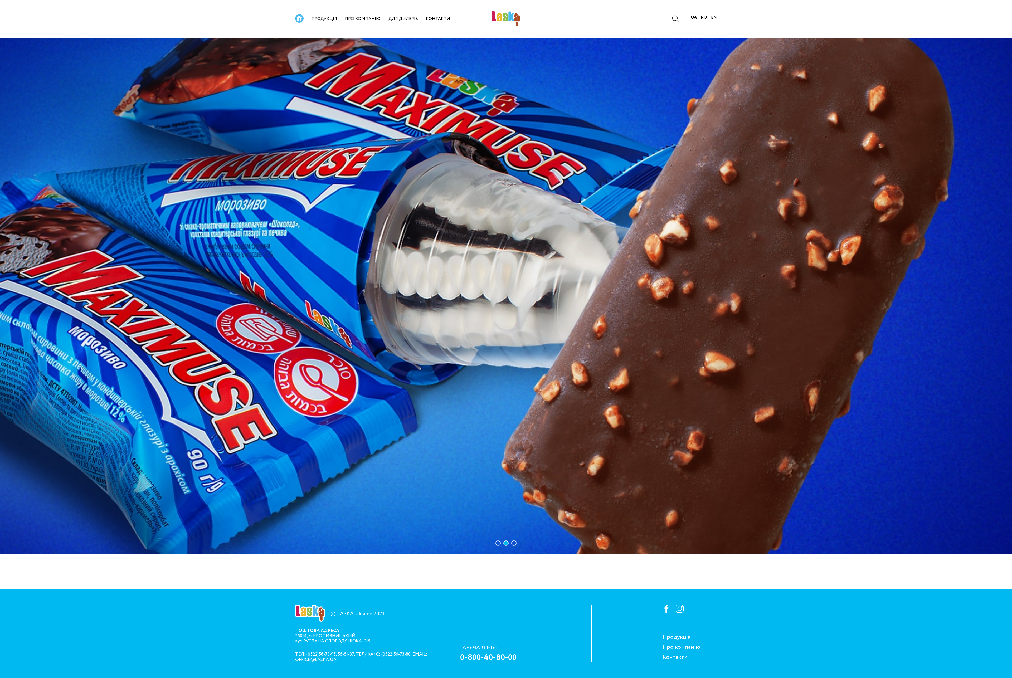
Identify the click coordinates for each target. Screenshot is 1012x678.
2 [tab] (506, 543)
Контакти (438, 19)
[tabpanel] (506, 296)
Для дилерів (403, 19)
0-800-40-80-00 (488, 658)
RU (704, 17)
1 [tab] (498, 543)
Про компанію (363, 19)
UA (694, 17)
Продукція (324, 19)
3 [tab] (514, 543)
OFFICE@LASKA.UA (316, 659)
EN (714, 17)
